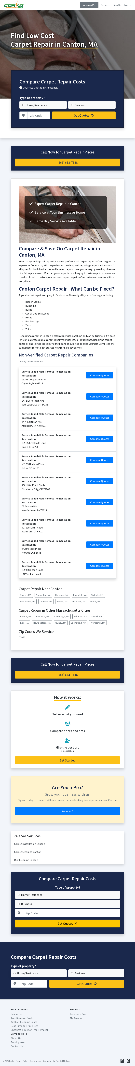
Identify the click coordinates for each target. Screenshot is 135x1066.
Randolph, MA (80, 595)
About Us (16, 1038)
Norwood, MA (61, 595)
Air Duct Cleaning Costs (24, 1022)
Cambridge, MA (61, 616)
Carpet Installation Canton (29, 843)
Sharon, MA (25, 595)
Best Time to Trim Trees (24, 1025)
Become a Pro (78, 1014)
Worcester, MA (98, 622)
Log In (127, 5)
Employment (18, 1042)
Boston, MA (25, 616)
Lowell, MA (97, 616)
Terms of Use (35, 1061)
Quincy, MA (60, 622)
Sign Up (117, 5)
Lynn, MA (24, 622)
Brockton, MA (42, 616)
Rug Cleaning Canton (26, 860)
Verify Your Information (31, 361)
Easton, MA (62, 601)
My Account (76, 1018)
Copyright (46, 1061)
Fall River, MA (80, 616)
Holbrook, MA (79, 601)
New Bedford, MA (42, 622)
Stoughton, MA (43, 595)
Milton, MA (95, 601)
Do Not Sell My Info (61, 1061)
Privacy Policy (22, 1061)
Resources (16, 1014)
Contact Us (17, 1046)
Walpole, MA (97, 595)
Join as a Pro (89, 5)
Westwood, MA (27, 601)
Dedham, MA (46, 601)
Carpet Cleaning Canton (27, 851)
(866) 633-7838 (67, 162)
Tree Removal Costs (22, 1018)
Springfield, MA (78, 622)
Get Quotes (82, 115)
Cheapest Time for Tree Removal (29, 1029)
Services (105, 5)
